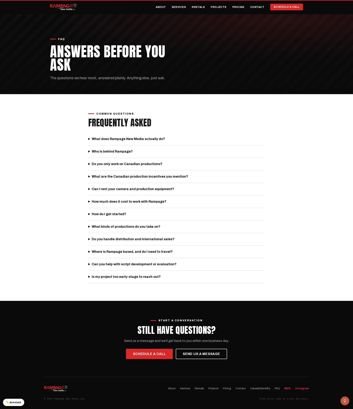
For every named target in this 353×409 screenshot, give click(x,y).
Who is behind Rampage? (112, 151)
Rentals (198, 7)
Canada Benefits (260, 388)
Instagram (302, 388)
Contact (257, 7)
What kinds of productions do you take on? (126, 226)
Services (179, 7)
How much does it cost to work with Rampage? (129, 201)
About (161, 7)
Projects (218, 7)
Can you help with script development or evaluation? (134, 264)
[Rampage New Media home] (63, 7)
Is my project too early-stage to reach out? (126, 277)
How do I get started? (109, 214)
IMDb (287, 388)
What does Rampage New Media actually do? (128, 139)
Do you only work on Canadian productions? (127, 164)
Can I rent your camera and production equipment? (133, 189)
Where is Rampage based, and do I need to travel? (132, 252)
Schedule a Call (287, 7)
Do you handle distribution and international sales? (133, 239)
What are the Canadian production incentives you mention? (140, 176)
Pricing (238, 7)
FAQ (277, 388)
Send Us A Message (201, 354)
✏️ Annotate (13, 402)
